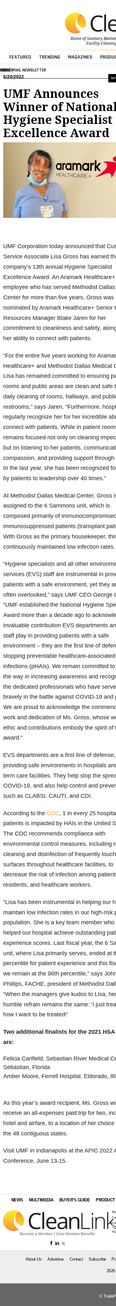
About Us (33, 1259)
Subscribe (97, 1259)
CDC (53, 813)
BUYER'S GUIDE (74, 1200)
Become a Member (36, 1234)
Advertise (55, 1259)
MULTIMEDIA (41, 1200)
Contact (76, 1259)
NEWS (17, 1200)
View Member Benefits (75, 1234)
